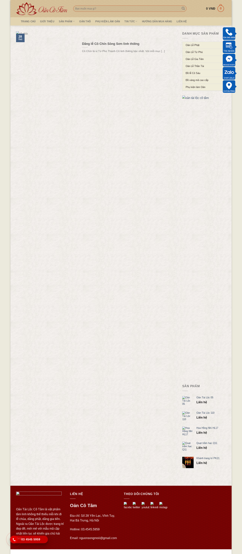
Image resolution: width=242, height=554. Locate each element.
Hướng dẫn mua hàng (157, 21)
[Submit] (183, 8)
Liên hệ (182, 21)
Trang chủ (28, 21)
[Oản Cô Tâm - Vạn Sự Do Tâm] (41, 8)
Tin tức (129, 21)
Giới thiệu (47, 21)
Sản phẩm (65, 21)
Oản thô (85, 21)
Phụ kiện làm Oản (107, 21)
